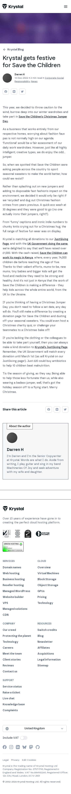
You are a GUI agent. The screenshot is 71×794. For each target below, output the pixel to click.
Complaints (10, 710)
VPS (5, 603)
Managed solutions (15, 608)
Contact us (10, 671)
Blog (40, 635)
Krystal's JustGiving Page (51, 347)
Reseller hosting (13, 585)
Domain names (12, 567)
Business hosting (14, 579)
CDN (6, 614)
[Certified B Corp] (17, 534)
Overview (44, 567)
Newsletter (45, 641)
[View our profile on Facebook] (5, 747)
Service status (12, 686)
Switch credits (47, 630)
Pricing (42, 597)
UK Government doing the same (47, 243)
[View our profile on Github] (38, 747)
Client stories (12, 659)
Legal (6, 760)
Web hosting (11, 573)
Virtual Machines (48, 573)
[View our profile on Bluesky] (24, 747)
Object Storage (47, 585)
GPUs (41, 591)
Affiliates (43, 647)
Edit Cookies (29, 760)
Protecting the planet (17, 635)
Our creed (9, 630)
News (34, 81)
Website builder (13, 597)
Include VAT (11, 737)
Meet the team (12, 653)
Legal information (49, 659)
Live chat (9, 698)
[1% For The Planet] (42, 534)
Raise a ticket (11, 692)
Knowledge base (14, 704)
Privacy (15, 760)
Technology (45, 603)
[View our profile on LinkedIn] (18, 747)
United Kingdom (34, 728)
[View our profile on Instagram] (11, 747)
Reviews (8, 665)
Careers (8, 647)
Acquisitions (45, 653)
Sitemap (42, 665)
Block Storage (46, 579)
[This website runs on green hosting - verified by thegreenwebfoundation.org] (13, 547)
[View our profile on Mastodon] (31, 747)
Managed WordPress (16, 591)
